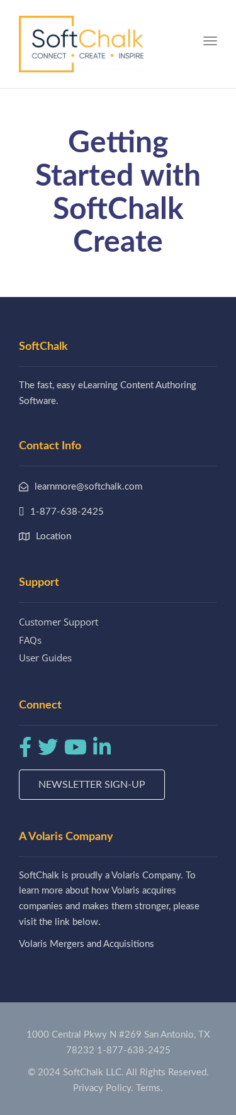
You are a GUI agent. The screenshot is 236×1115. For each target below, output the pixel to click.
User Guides (45, 657)
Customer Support (58, 621)
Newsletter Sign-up (91, 785)
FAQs (30, 640)
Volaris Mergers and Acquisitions (86, 944)
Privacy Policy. (103, 1088)
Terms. (149, 1088)
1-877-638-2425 (134, 1050)
